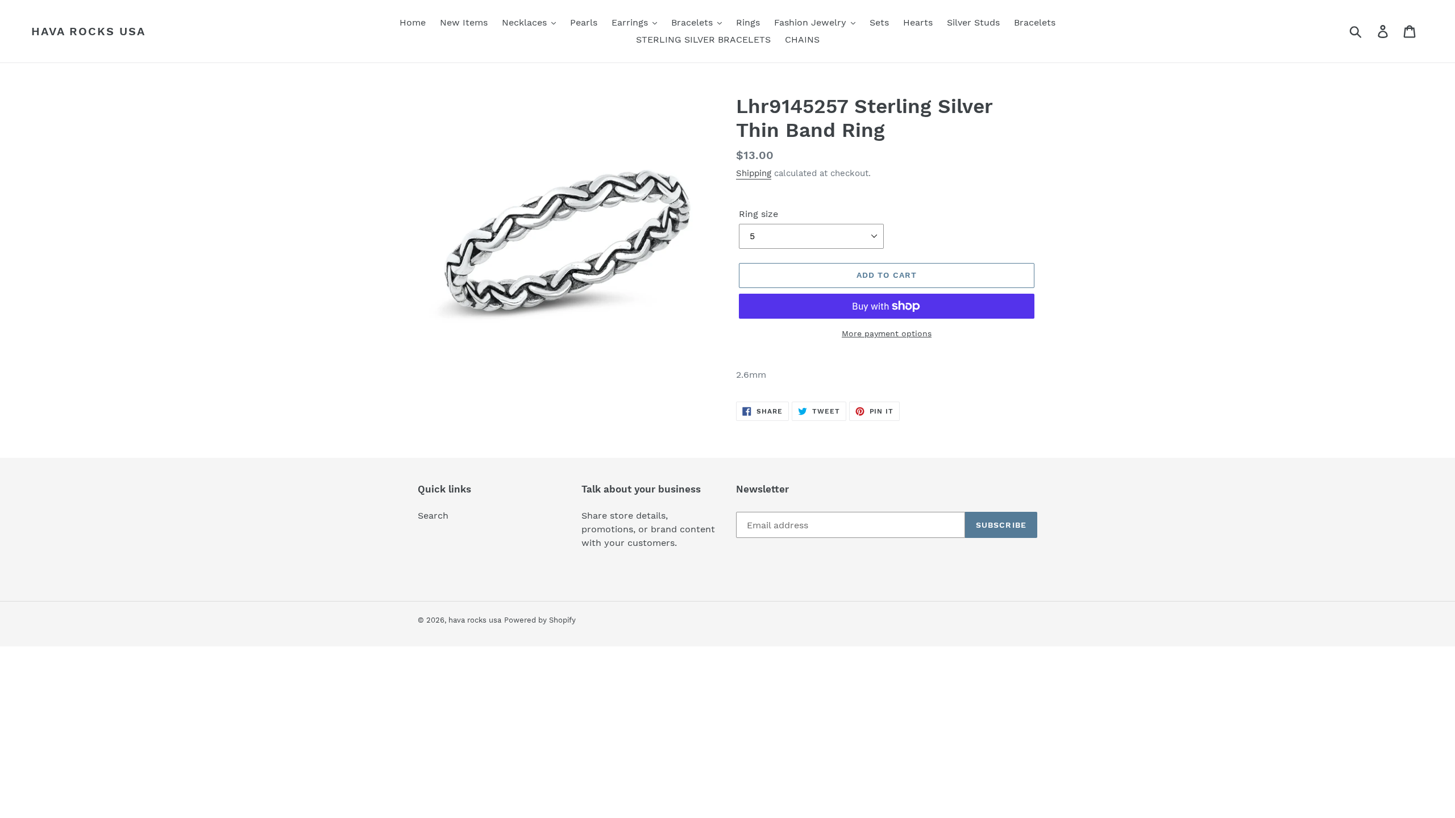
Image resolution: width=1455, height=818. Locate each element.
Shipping (753, 173)
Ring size (758, 213)
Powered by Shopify (540, 620)
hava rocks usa (88, 31)
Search (433, 515)
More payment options (887, 333)
